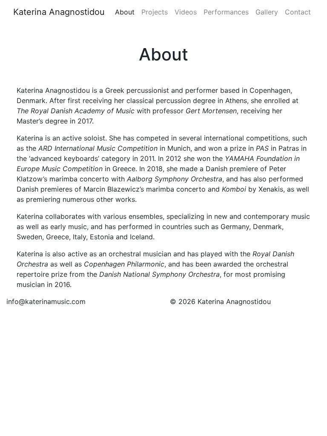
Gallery (266, 12)
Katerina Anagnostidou (59, 12)
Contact (298, 12)
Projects (154, 12)
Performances (226, 12)
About (125, 12)
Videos (186, 12)
